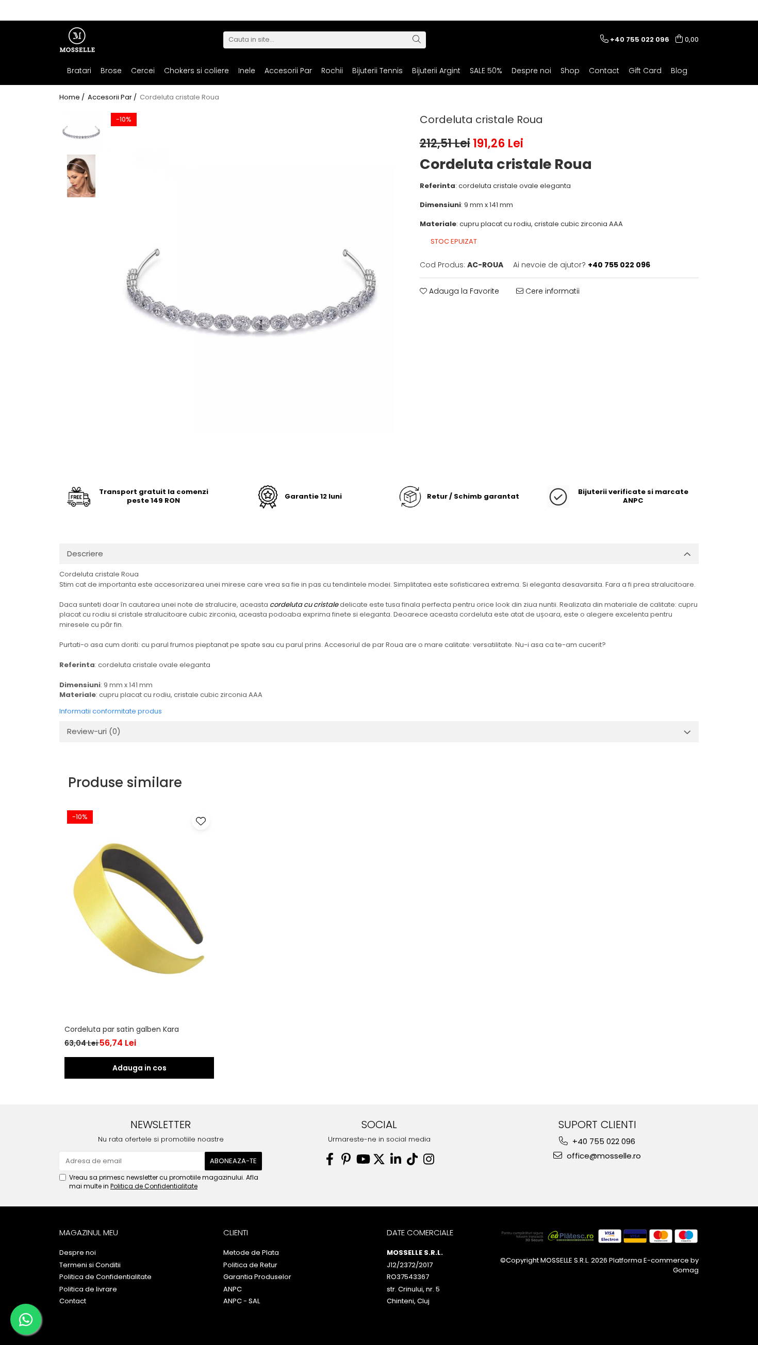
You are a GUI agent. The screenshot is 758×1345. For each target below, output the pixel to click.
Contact (604, 70)
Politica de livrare (88, 1289)
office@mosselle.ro (603, 1155)
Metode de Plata (251, 1252)
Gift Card (645, 70)
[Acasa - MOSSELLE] (110, 40)
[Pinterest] (346, 1159)
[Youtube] (362, 1159)
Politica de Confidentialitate (153, 1186)
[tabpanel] (251, 290)
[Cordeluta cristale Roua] (251, 290)
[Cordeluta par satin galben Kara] (139, 909)
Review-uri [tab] (94, 731)
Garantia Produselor (257, 1277)
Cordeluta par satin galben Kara (121, 1029)
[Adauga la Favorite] (201, 821)
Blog (679, 70)
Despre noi (531, 70)
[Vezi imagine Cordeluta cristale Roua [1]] (81, 176)
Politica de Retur (250, 1265)
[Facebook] (329, 1159)
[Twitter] (379, 1159)
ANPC (232, 1289)
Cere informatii (551, 291)
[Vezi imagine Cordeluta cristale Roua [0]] (81, 132)
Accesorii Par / (113, 97)
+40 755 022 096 (602, 1141)
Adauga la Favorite (463, 291)
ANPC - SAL (241, 1301)
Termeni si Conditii (90, 1265)
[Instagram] (428, 1159)
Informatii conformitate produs (110, 711)
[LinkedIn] (395, 1159)
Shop (570, 70)
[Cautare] (416, 39)
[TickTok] (412, 1159)
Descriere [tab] (85, 553)
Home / (72, 97)
